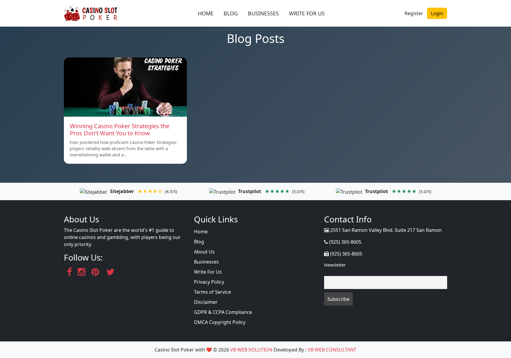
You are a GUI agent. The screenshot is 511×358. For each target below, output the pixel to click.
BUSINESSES (263, 13)
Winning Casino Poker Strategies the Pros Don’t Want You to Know (119, 129)
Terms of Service (212, 292)
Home (201, 231)
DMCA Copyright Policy (219, 322)
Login (437, 13)
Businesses (206, 262)
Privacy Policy (209, 282)
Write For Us (208, 272)
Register (414, 13)
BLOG (231, 13)
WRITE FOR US (307, 13)
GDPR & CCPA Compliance (223, 312)
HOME (206, 13)
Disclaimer (206, 302)
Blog (199, 241)
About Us (204, 251)
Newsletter (335, 265)
